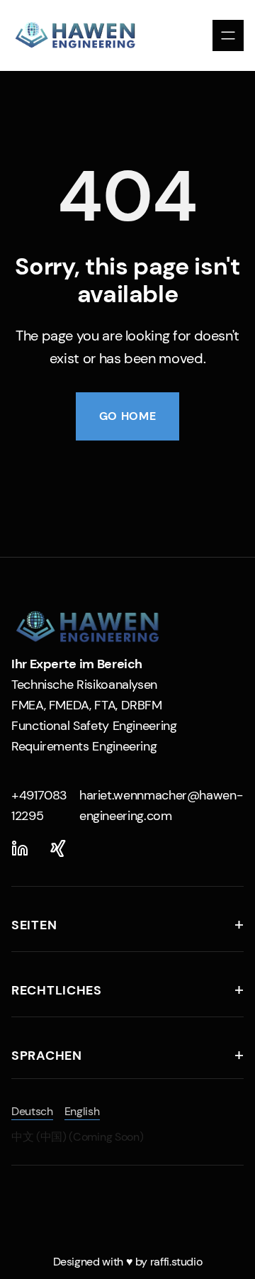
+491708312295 (39, 805)
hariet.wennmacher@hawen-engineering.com (160, 805)
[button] (228, 35)
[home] (81, 35)
